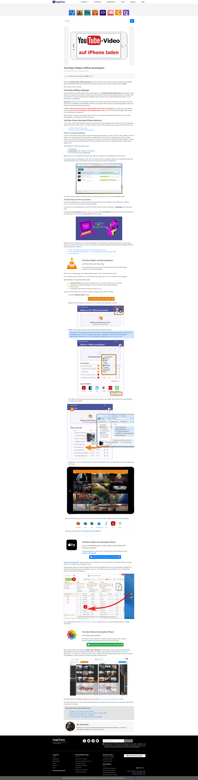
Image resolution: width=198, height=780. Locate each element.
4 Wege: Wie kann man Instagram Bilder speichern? (85, 717)
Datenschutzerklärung (109, 770)
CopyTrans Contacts (81, 759)
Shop (122, 2)
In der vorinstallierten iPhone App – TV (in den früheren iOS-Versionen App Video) (92, 251)
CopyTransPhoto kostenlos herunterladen (105, 645)
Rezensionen (111, 2)
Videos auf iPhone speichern (89, 622)
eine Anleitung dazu (116, 336)
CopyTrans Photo (80, 763)
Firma (104, 766)
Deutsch (141, 768)
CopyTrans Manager (108, 757)
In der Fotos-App (73, 253)
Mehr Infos (129, 778)
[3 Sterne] (66, 76)
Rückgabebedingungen (109, 772)
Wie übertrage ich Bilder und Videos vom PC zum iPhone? (87, 713)
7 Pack (77, 757)
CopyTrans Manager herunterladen (105, 557)
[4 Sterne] (67, 76)
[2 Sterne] (65, 76)
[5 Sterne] (68, 76)
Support (133, 2)
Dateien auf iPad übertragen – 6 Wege (81, 715)
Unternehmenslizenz (59, 770)
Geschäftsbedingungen (109, 768)
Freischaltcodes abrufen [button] (135, 755)
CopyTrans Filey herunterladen (100, 299)
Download (97, 2)
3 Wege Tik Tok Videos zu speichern (80, 711)
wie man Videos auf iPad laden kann (110, 699)
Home (54, 757)
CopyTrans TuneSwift (81, 770)
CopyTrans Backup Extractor (83, 761)
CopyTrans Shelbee (80, 765)
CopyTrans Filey (107, 759)
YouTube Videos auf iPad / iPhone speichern (81, 130)
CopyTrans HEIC (107, 761)
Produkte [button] (84, 2)
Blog (142, 2)
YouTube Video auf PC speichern (78, 128)
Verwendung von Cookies (110, 774)
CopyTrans (78, 767)
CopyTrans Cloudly (80, 772)
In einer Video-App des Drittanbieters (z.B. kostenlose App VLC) (87, 250)
